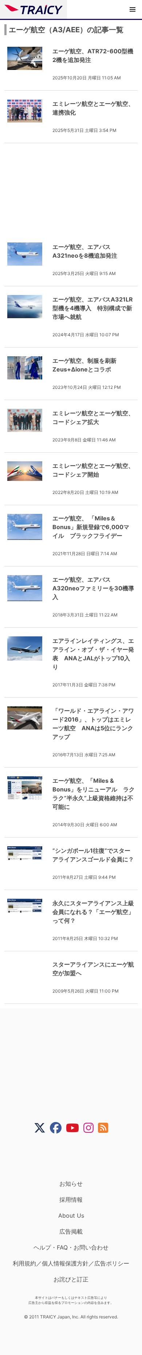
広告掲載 (71, 1231)
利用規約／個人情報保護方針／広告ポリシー (71, 1263)
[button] (132, 9)
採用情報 (71, 1199)
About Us (71, 1215)
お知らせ (71, 1183)
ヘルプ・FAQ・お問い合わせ (71, 1247)
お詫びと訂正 (71, 1279)
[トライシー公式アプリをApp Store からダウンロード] (75, 1157)
